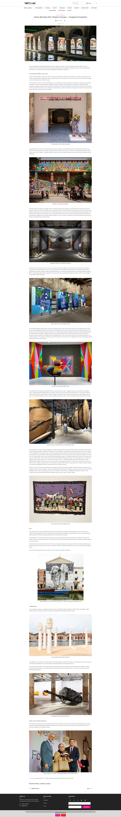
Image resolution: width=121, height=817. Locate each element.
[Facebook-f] (73, 800)
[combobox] (79, 3)
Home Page (45, 800)
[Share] (64, 20)
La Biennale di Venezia (45, 783)
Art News (69, 10)
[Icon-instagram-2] (70, 800)
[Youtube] (85, 800)
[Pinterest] (81, 800)
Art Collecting (61, 10)
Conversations (52, 10)
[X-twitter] (77, 800)
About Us (45, 803)
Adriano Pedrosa (34, 783)
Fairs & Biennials (60, 15)
